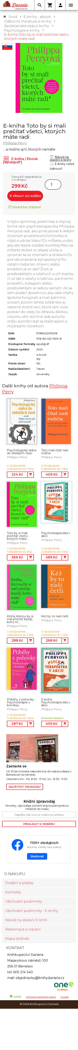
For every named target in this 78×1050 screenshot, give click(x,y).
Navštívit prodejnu (25, 786)
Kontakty (13, 892)
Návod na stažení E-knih (26, 920)
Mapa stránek (17, 939)
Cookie (65, 996)
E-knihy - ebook (37, 17)
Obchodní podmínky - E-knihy (31, 911)
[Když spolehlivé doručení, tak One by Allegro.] (63, 990)
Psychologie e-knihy (22, 30)
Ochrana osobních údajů (41, 996)
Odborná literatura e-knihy (27, 21)
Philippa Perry (15, 143)
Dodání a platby (19, 883)
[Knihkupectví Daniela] (15, 5)
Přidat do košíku (26, 196)
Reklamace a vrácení (23, 929)
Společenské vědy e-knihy (26, 26)
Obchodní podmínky (23, 901)
